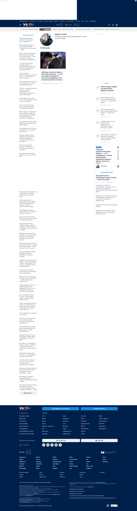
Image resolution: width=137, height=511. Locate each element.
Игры (86, 21)
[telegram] (43, 445)
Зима (64, 416)
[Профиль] (117, 25)
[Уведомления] (113, 25)
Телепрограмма (48, 21)
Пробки (77, 21)
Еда (43, 428)
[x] (60, 445)
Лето (64, 423)
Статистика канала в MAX (26, 433)
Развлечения (84, 428)
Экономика (102, 426)
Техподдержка (23, 428)
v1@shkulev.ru (36, 493)
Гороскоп (62, 21)
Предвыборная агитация (26, 431)
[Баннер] (45, 29)
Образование (66, 433)
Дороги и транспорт (47, 426)
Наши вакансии (23, 426)
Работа (83, 426)
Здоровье (45, 433)
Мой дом (65, 426)
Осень (82, 418)
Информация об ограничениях (76, 489)
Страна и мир (102, 421)
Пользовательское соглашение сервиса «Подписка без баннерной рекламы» (86, 495)
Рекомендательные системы (75, 493)
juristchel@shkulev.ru (55, 494)
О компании (22, 421)
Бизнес (44, 418)
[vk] (47, 445)
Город (43, 423)
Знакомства (33, 21)
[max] (56, 445)
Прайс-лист (22, 418)
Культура (65, 421)
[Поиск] (109, 25)
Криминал (66, 418)
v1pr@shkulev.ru (90, 486)
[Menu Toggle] (20, 25)
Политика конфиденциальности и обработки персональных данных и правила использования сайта (92, 498)
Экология (101, 423)
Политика (84, 421)
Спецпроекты (103, 428)
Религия (83, 431)
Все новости (28, 35)
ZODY (82, 21)
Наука (64, 428)
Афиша (56, 21)
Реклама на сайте (24, 416)
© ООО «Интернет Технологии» (44, 505)
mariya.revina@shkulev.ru (24, 502)
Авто (43, 416)
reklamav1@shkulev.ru (101, 482)
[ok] (52, 445)
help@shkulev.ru (29, 495)
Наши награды (23, 423)
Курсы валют (70, 21)
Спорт (100, 416)
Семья (83, 433)
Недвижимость (23, 21)
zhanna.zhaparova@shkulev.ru (26, 500)
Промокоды (92, 21)
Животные (45, 431)
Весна (44, 421)
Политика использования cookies (77, 491)
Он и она (83, 416)
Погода (40, 21)
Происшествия (85, 423)
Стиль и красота (103, 418)
